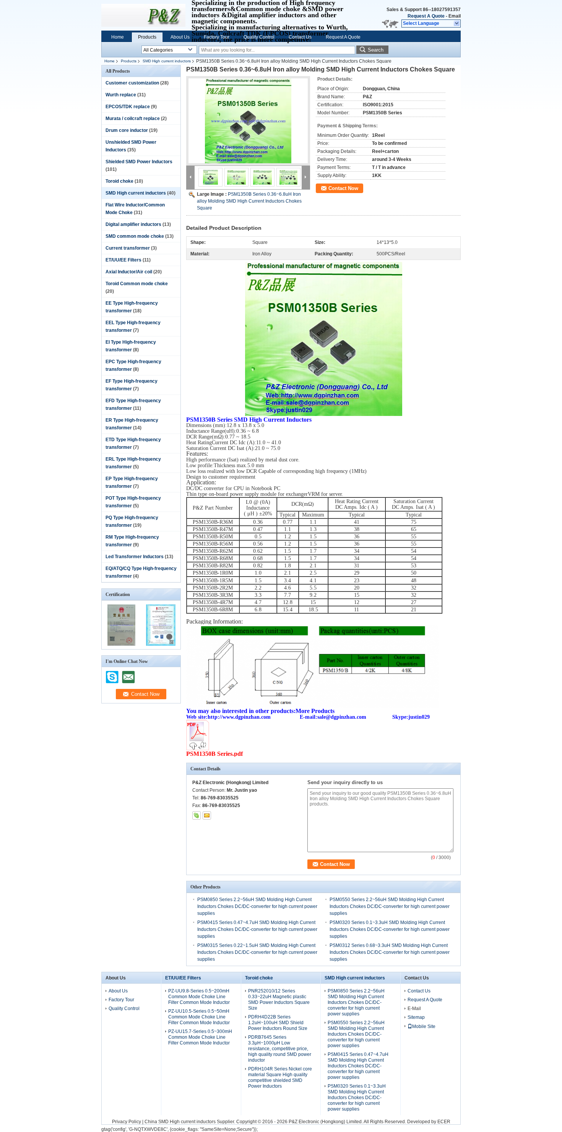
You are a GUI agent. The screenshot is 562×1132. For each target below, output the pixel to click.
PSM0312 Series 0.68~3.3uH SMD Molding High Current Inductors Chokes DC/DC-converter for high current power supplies (390, 952)
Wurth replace (121, 94)
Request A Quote (426, 16)
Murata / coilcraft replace (133, 118)
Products (147, 37)
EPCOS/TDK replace (128, 106)
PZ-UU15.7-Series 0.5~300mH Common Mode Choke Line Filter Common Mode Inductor (200, 1037)
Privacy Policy (126, 1121)
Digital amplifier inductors (133, 224)
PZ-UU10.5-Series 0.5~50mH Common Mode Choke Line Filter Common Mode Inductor (199, 1017)
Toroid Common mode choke (137, 283)
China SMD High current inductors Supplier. (190, 1121)
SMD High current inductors (167, 61)
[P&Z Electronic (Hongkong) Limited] (457, 23)
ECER (443, 1121)
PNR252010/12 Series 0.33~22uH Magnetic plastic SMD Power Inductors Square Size (279, 999)
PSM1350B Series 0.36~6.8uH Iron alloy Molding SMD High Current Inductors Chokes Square (249, 201)
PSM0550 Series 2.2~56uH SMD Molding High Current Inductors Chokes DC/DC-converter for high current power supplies (390, 906)
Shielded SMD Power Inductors (139, 161)
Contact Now (343, 188)
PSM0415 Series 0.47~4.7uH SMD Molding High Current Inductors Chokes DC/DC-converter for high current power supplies (257, 929)
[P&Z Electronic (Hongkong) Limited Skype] (196, 815)
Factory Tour (216, 37)
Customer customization (132, 83)
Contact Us (300, 37)
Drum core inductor (127, 130)
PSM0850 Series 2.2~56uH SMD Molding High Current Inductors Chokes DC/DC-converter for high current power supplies (257, 906)
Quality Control (259, 37)
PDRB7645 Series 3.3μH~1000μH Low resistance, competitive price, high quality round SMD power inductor (279, 1049)
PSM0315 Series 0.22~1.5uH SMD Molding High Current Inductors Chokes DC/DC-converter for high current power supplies (257, 952)
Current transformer (128, 248)
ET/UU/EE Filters (123, 260)
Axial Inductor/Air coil (129, 271)
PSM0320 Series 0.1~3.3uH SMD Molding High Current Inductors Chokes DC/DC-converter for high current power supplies (390, 929)
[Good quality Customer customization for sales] (121, 644)
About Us (180, 37)
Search (375, 50)
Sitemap (416, 1017)
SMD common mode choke (135, 236)
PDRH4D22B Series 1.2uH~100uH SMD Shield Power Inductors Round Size (277, 1022)
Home (117, 37)
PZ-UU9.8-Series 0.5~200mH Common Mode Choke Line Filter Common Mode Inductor (199, 996)
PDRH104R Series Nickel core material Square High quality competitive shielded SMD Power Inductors (280, 1077)
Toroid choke (119, 181)
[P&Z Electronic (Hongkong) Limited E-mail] (207, 815)
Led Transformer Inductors (135, 556)
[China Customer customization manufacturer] (143, 15)
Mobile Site (423, 1026)
